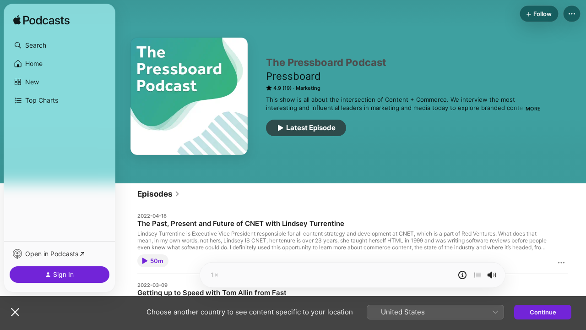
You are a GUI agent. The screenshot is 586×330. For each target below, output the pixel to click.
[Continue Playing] (477, 275)
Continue (543, 312)
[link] (158, 194)
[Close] (15, 312)
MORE (533, 108)
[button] (59, 45)
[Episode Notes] (462, 275)
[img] (41, 20)
